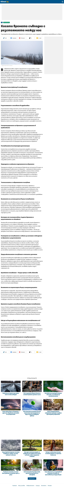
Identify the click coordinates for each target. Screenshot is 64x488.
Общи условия (21, 485)
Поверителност (30, 485)
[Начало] (5, 2)
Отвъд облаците (6, 22)
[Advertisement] (32, 12)
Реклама (50, 485)
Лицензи (38, 485)
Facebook (14, 485)
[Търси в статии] (62, 2)
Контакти (43, 485)
